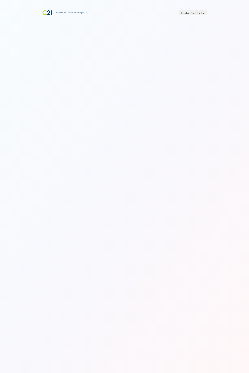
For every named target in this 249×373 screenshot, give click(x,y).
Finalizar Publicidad (192, 13)
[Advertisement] (124, 36)
